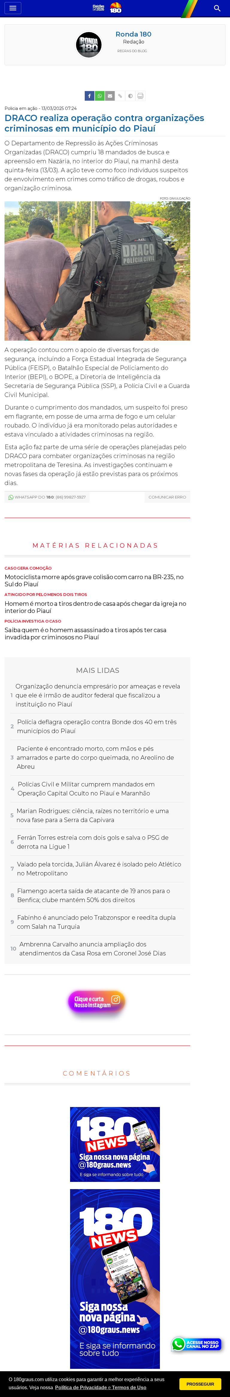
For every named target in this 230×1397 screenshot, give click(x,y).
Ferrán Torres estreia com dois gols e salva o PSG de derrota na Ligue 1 (93, 842)
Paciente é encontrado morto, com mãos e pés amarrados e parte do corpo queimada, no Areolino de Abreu (95, 757)
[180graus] (99, 8)
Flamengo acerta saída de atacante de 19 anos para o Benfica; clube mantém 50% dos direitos (93, 895)
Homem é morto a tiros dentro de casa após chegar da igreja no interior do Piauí (95, 603)
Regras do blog (132, 51)
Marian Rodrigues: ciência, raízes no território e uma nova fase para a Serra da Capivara (92, 815)
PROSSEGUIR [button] (200, 1384)
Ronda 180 (134, 34)
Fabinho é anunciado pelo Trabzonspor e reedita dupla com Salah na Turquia (96, 922)
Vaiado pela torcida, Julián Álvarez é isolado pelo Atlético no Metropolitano (99, 869)
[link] (89, 96)
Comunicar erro (167, 497)
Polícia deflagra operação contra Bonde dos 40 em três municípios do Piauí (97, 726)
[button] (100, 1387)
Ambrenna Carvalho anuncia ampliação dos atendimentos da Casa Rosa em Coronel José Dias (92, 949)
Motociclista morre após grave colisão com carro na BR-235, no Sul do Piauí (94, 577)
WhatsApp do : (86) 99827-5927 (50, 497)
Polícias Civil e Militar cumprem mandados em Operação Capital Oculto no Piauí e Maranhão (86, 789)
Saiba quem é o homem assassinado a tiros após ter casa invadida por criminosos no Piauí (85, 630)
